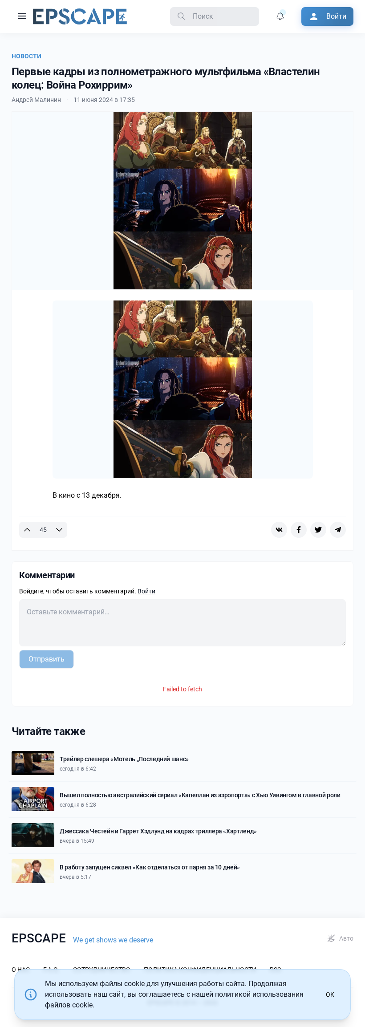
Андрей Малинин (36, 99)
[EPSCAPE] (80, 16)
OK (330, 994)
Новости (26, 56)
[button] (22, 16)
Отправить (46, 659)
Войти (146, 591)
